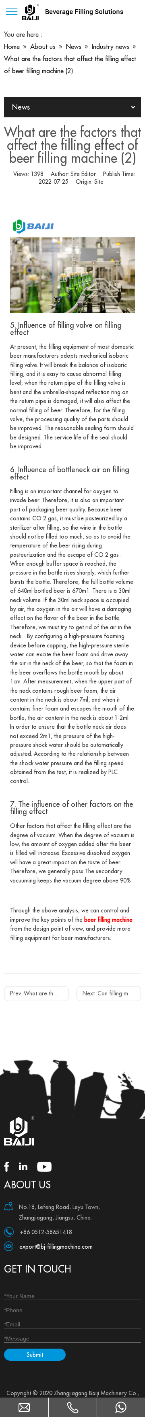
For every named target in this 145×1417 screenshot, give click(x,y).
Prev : (39, 993)
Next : (112, 993)
